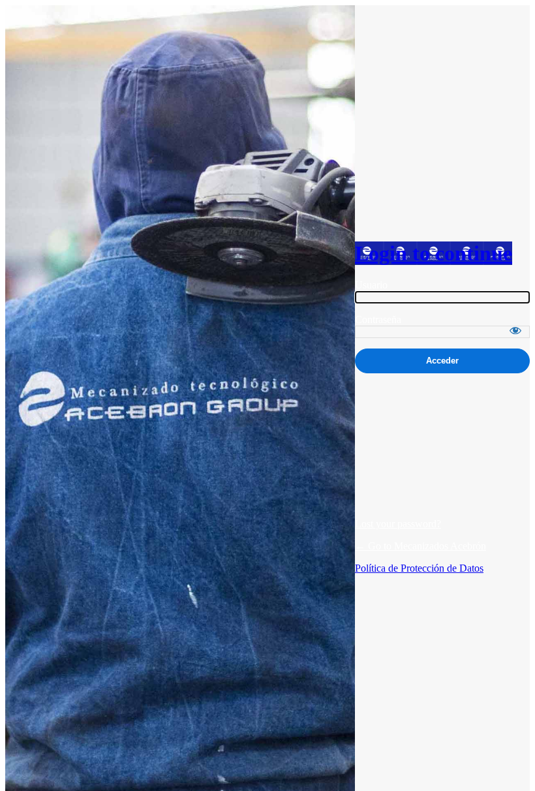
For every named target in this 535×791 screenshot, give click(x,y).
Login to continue (433, 253)
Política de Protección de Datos (419, 568)
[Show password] (515, 330)
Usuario (371, 284)
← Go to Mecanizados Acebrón (420, 545)
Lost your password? (398, 523)
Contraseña (378, 319)
